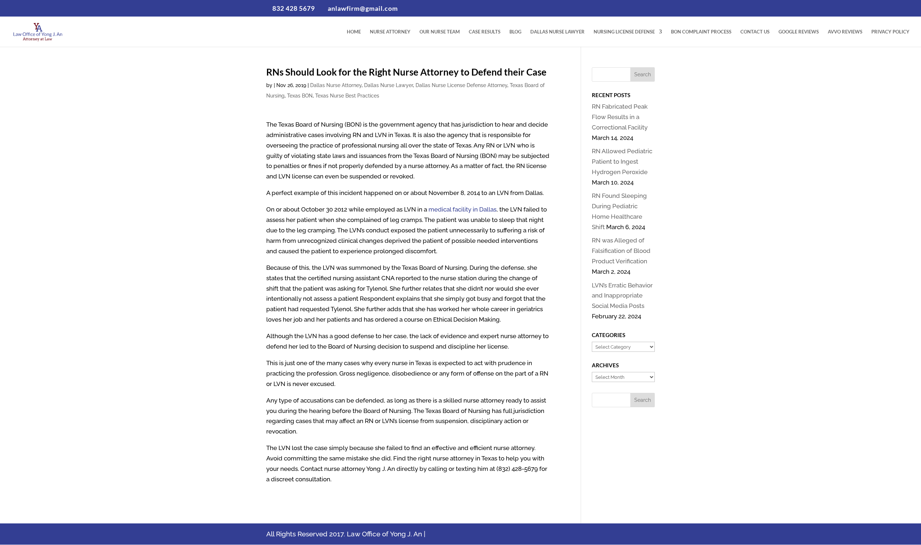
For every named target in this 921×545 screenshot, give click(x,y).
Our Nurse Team (439, 32)
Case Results (484, 32)
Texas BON (300, 96)
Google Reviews (799, 32)
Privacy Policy (890, 32)
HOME (354, 32)
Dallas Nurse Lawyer (557, 32)
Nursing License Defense (624, 32)
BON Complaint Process (701, 32)
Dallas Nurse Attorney (336, 85)
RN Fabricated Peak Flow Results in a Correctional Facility (620, 117)
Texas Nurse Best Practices (347, 96)
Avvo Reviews (845, 32)
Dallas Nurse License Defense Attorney (461, 85)
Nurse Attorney (390, 32)
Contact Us (755, 32)
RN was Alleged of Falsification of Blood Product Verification (621, 251)
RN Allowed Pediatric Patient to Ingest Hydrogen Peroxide (622, 161)
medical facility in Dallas (462, 209)
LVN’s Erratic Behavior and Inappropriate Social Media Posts (622, 296)
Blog (515, 32)
